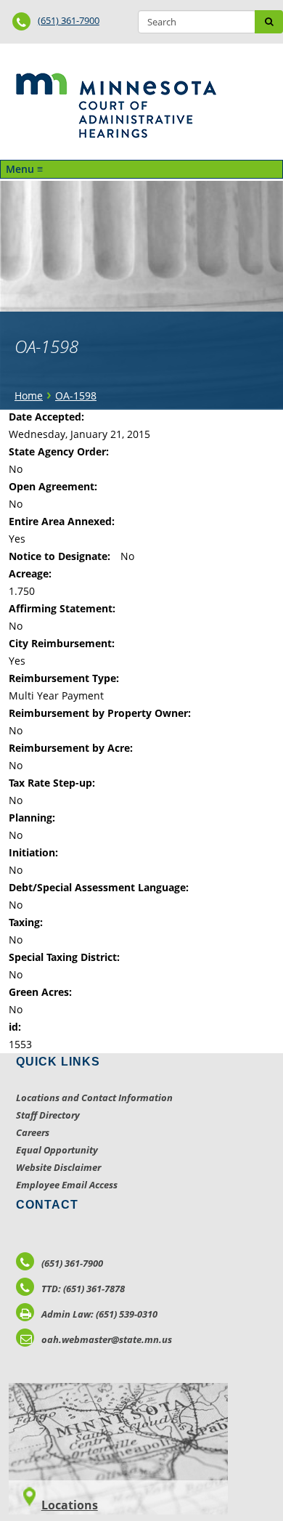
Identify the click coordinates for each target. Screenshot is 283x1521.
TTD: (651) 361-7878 (83, 1288)
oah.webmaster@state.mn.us (106, 1339)
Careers (32, 1132)
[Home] (116, 105)
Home (29, 395)
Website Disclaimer (58, 1167)
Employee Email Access (67, 1184)
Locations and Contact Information (94, 1097)
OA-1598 (76, 395)
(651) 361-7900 (68, 20)
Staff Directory (48, 1115)
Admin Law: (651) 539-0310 (99, 1314)
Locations (69, 1505)
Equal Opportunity (57, 1149)
